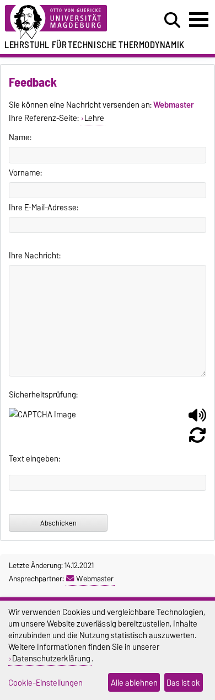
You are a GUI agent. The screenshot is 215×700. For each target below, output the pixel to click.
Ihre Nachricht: (35, 255)
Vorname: (25, 172)
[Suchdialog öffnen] (172, 20)
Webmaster (95, 578)
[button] (197, 419)
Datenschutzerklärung (51, 658)
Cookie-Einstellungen (45, 683)
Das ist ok (183, 683)
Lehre (94, 118)
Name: (20, 137)
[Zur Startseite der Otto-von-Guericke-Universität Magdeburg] (66, 22)
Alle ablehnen (134, 683)
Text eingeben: (34, 458)
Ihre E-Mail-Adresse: (43, 207)
